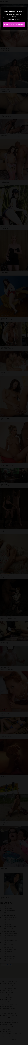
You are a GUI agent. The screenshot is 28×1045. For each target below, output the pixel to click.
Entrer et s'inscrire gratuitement (14, 24)
